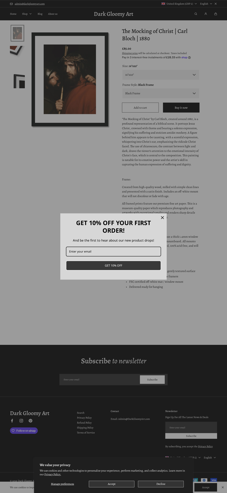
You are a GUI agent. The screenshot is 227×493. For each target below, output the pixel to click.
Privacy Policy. (52, 474)
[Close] (162, 217)
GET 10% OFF (113, 265)
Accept (111, 484)
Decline (160, 484)
